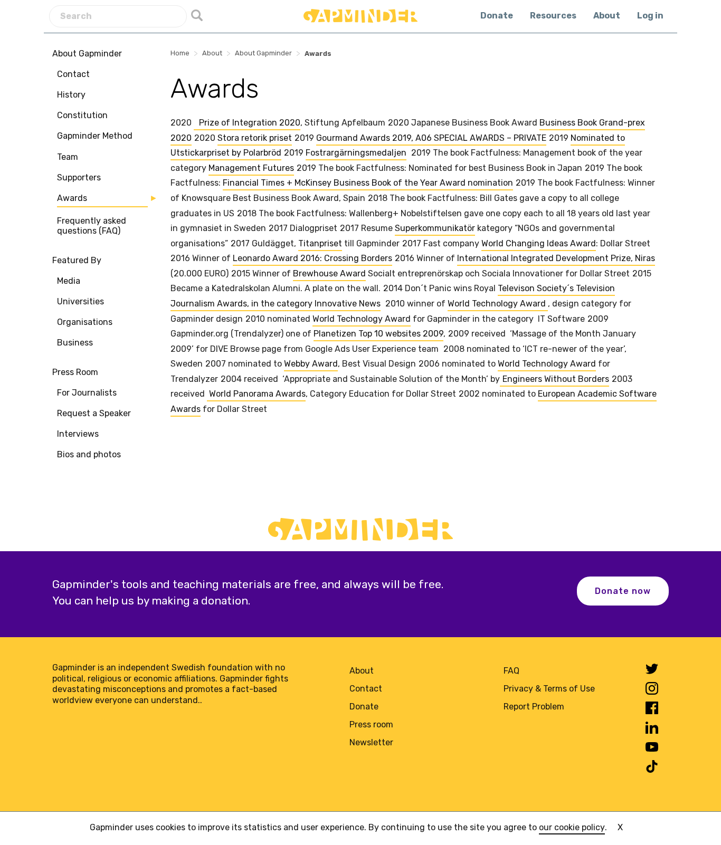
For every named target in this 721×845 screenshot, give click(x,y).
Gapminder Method (94, 136)
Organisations (84, 322)
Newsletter (371, 742)
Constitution (82, 116)
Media (68, 281)
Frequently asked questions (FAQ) (91, 226)
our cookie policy (572, 827)
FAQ (511, 671)
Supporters (79, 177)
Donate (496, 16)
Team (67, 157)
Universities (80, 301)
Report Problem (534, 707)
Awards (72, 198)
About (606, 16)
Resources (553, 16)
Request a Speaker (94, 413)
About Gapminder (87, 54)
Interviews (78, 434)
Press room (371, 724)
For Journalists (87, 393)
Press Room (75, 372)
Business (75, 343)
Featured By (76, 260)
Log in (650, 16)
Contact (73, 74)
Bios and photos (89, 455)
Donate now (623, 591)
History (71, 95)
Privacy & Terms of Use (549, 689)
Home (179, 53)
